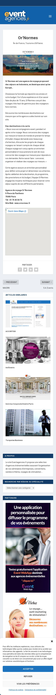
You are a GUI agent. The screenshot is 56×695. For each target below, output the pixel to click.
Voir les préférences (28, 684)
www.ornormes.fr (22, 203)
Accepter (28, 669)
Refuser (28, 676)
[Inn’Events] (28, 350)
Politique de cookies (16, 690)
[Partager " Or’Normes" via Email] (36, 269)
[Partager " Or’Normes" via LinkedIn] (30, 269)
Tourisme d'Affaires (34, 43)
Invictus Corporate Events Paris (19, 404)
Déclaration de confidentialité (35, 690)
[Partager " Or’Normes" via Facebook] (20, 269)
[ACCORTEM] (28, 313)
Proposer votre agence (28, 3)
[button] (52, 641)
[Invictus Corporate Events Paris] (28, 386)
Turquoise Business (14, 440)
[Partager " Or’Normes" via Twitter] (25, 269)
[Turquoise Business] (28, 422)
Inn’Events (10, 368)
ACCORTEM (11, 331)
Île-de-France (19, 43)
